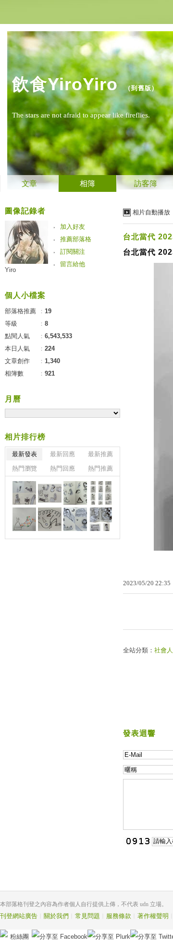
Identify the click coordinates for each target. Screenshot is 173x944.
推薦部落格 (75, 239)
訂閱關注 (72, 251)
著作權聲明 (153, 916)
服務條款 (118, 916)
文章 (29, 183)
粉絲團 (19, 936)
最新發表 (24, 454)
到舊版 (141, 88)
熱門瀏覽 (24, 468)
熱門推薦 (100, 468)
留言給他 (72, 264)
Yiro (10, 269)
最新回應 (62, 454)
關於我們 (56, 916)
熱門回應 (62, 468)
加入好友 (72, 226)
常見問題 (87, 916)
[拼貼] (24, 493)
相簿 (87, 183)
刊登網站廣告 (18, 916)
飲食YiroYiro (65, 84)
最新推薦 (100, 454)
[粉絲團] (4, 933)
